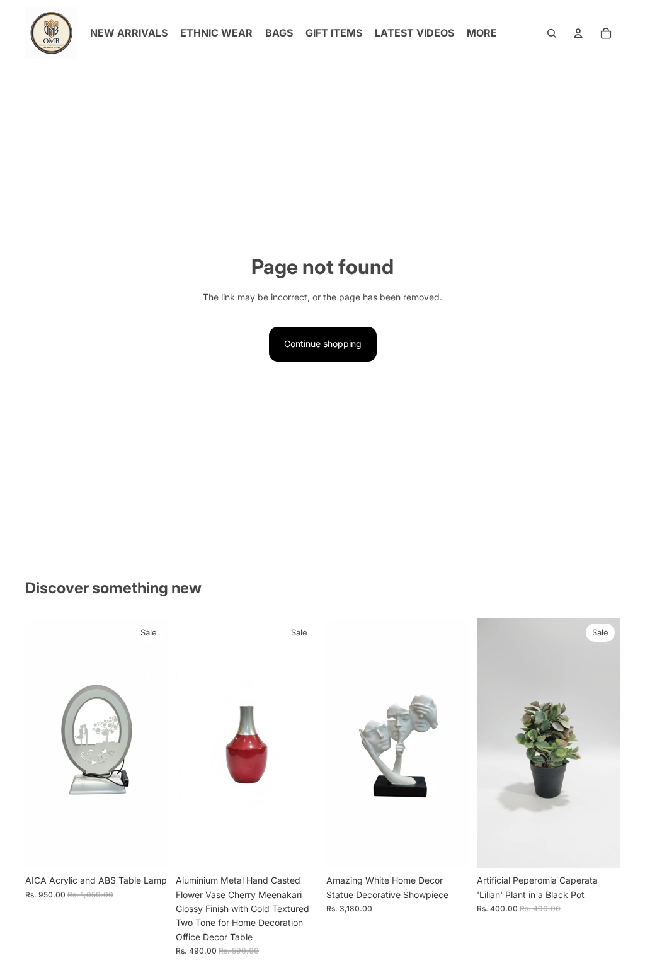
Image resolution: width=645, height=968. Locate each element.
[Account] (578, 33)
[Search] (552, 33)
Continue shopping (323, 343)
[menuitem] (481, 33)
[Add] (148, 849)
